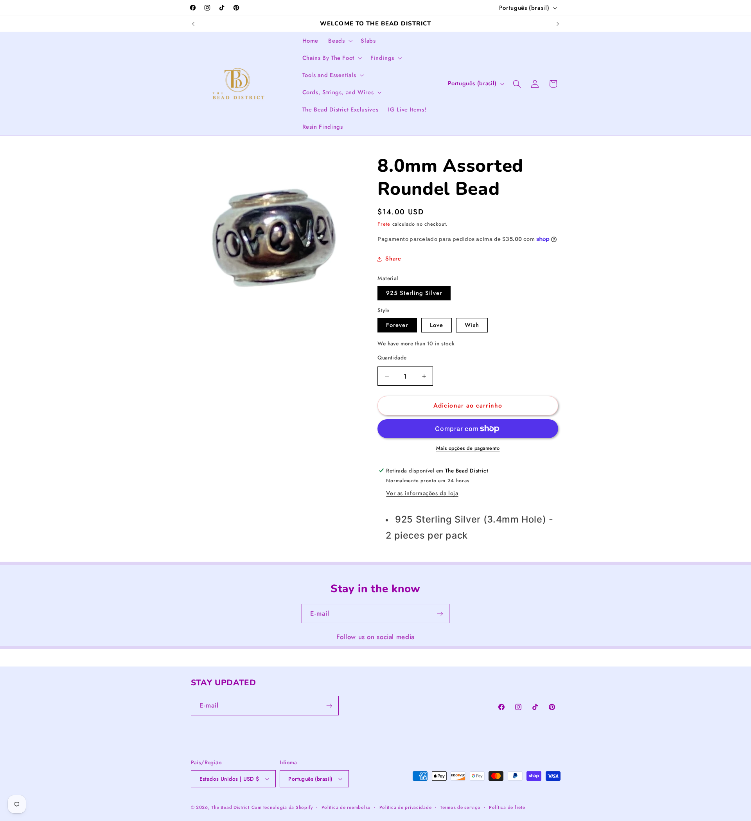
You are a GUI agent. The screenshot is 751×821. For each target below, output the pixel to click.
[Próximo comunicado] (557, 24)
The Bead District (230, 807)
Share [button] (393, 258)
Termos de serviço (460, 807)
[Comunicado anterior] (193, 24)
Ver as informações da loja (422, 493)
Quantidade (391, 357)
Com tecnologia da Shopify (282, 807)
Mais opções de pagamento (468, 448)
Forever (397, 325)
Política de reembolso (346, 807)
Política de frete (507, 807)
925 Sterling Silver (414, 293)
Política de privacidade (405, 807)
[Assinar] (440, 613)
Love (436, 325)
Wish (472, 325)
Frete (383, 224)
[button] (339, 40)
